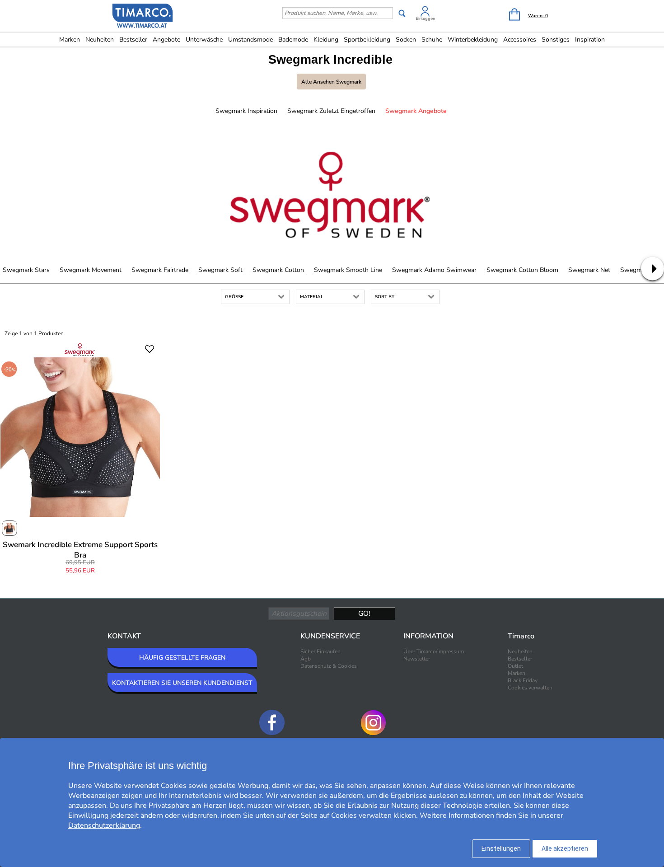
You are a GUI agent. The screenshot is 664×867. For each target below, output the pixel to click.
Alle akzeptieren (565, 848)
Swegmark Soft (220, 270)
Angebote (166, 39)
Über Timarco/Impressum (433, 651)
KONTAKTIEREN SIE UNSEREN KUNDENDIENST (182, 683)
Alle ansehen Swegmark (331, 81)
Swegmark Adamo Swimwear (434, 270)
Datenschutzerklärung (104, 825)
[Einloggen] (425, 13)
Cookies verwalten (530, 687)
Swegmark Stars (26, 270)
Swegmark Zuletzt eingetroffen (331, 111)
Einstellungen (501, 848)
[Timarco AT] (143, 16)
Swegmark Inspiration (246, 111)
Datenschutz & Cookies (328, 666)
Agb (305, 658)
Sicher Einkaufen (320, 651)
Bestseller (133, 39)
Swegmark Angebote (416, 111)
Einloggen (425, 18)
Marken (69, 39)
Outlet (515, 666)
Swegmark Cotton (278, 270)
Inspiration (590, 39)
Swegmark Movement (91, 270)
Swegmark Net (589, 270)
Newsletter (416, 658)
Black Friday (523, 680)
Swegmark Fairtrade (159, 270)
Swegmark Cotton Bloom (522, 270)
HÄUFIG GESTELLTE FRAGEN (182, 657)
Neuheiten (99, 39)
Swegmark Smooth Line (348, 270)
